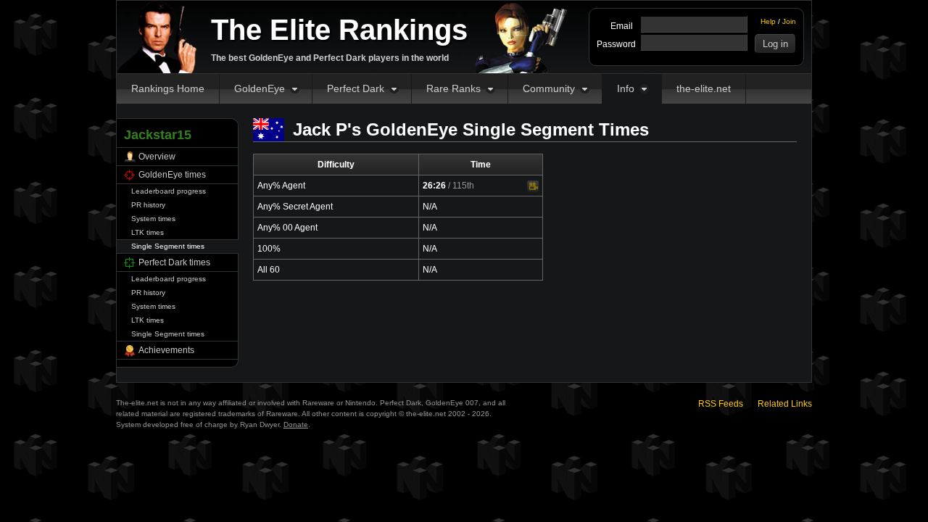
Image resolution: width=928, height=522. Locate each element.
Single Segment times (167, 246)
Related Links (785, 404)
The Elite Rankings (339, 30)
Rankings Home (167, 88)
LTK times (147, 232)
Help (768, 21)
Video (533, 186)
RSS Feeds (720, 404)
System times (153, 219)
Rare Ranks (453, 88)
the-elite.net (703, 88)
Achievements (166, 350)
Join (789, 21)
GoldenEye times (172, 175)
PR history (148, 205)
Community (549, 88)
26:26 (434, 186)
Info (625, 88)
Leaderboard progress (168, 191)
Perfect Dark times (174, 262)
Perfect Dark (355, 88)
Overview (156, 157)
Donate (295, 424)
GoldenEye (259, 88)
